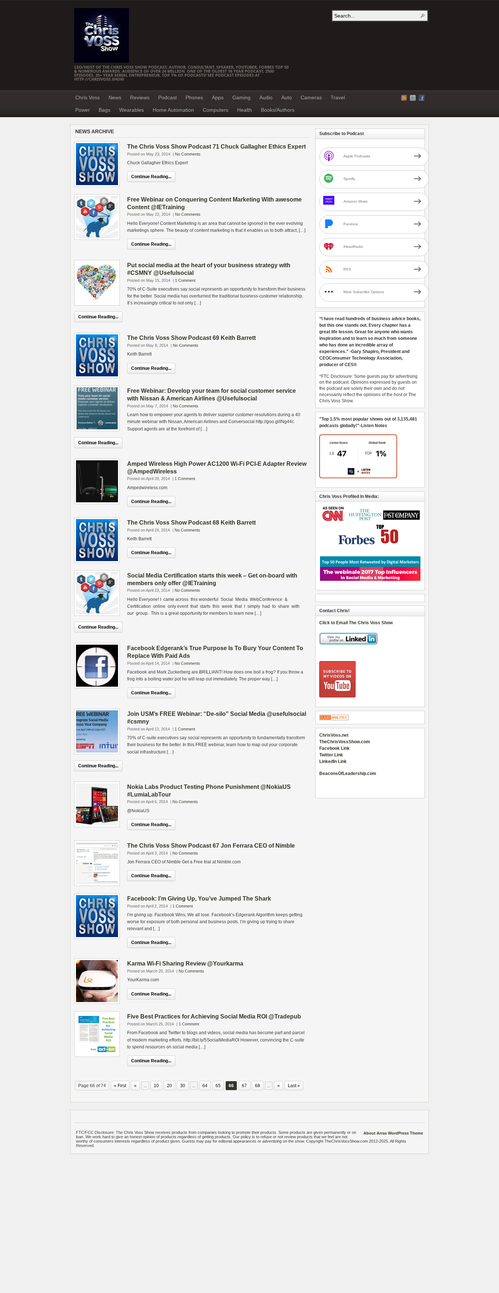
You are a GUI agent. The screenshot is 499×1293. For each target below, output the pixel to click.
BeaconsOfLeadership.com (347, 773)
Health (244, 110)
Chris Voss (87, 97)
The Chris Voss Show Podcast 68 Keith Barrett (191, 522)
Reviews (139, 97)
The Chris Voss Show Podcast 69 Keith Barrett (191, 338)
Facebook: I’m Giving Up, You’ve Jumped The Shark (199, 898)
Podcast (167, 97)
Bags (104, 110)
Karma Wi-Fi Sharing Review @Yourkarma (185, 963)
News (114, 97)
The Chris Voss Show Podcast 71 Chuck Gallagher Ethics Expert (216, 146)
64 (204, 1085)
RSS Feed (404, 98)
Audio (266, 97)
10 (156, 1085)
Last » (294, 1085)
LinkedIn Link (333, 761)
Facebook (421, 98)
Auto (286, 97)
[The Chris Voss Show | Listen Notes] (358, 476)
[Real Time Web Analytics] (333, 718)
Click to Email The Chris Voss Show (356, 622)
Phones (194, 97)
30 (182, 1085)
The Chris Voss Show (101, 35)
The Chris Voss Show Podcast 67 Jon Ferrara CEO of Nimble (211, 846)
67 (244, 1085)
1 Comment (185, 280)
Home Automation (173, 110)
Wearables (131, 110)
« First (120, 1085)
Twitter (413, 98)
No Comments (188, 154)
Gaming (241, 97)
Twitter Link (331, 754)
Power (82, 110)
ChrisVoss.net (333, 735)
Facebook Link (334, 748)
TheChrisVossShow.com (344, 741)
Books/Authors (277, 110)
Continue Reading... (151, 176)
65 (218, 1085)
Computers (215, 110)
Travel (338, 97)
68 (257, 1085)
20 (169, 1085)
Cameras (311, 97)
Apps (218, 97)
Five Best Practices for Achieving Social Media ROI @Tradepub (214, 1016)
